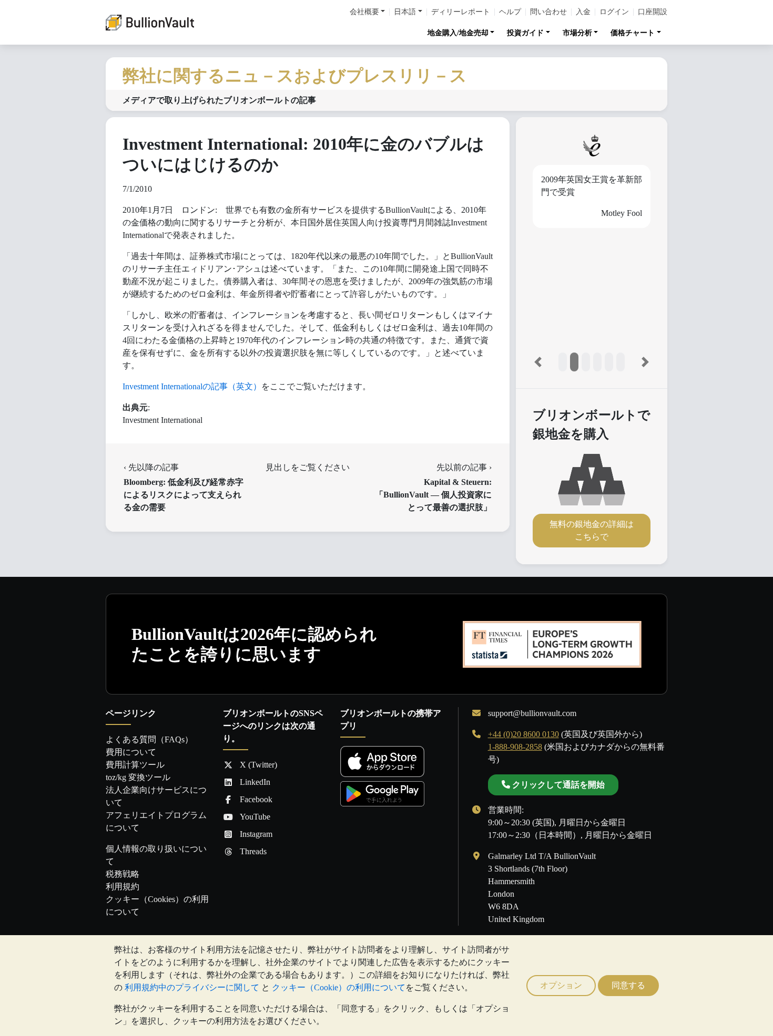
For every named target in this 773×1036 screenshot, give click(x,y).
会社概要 (364, 12)
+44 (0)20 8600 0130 (523, 734)
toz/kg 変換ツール (138, 777)
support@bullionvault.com (532, 713)
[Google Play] (382, 793)
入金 (583, 12)
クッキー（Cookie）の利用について (338, 987)
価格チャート (633, 33)
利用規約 (122, 886)
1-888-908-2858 (515, 746)
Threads (253, 851)
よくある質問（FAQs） (149, 739)
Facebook (256, 799)
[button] (538, 362)
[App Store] (382, 761)
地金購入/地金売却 (458, 33)
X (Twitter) (258, 764)
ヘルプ (510, 12)
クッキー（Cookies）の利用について (157, 905)
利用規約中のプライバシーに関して (192, 987)
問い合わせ (548, 12)
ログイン (614, 12)
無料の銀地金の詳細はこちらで (592, 530)
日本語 (405, 12)
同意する (628, 985)
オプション (561, 985)
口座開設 (652, 12)
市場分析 (577, 33)
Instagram (256, 834)
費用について (131, 752)
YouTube (255, 816)
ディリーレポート (460, 12)
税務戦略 (122, 873)
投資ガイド (525, 33)
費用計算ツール (135, 764)
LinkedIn (255, 782)
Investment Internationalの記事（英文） (192, 386)
